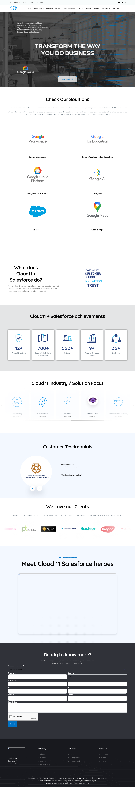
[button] (32, 488)
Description (12, 702)
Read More (17, 416)
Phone (70, 695)
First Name (12, 673)
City (69, 680)
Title (69, 688)
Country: (71, 673)
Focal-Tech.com (84, 783)
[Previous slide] (4, 49)
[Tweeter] (122, 2)
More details (67, 79)
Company (11, 695)
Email (10, 688)
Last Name (12, 680)
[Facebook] (119, 2)
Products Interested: (16, 666)
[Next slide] (130, 49)
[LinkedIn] (125, 2)
